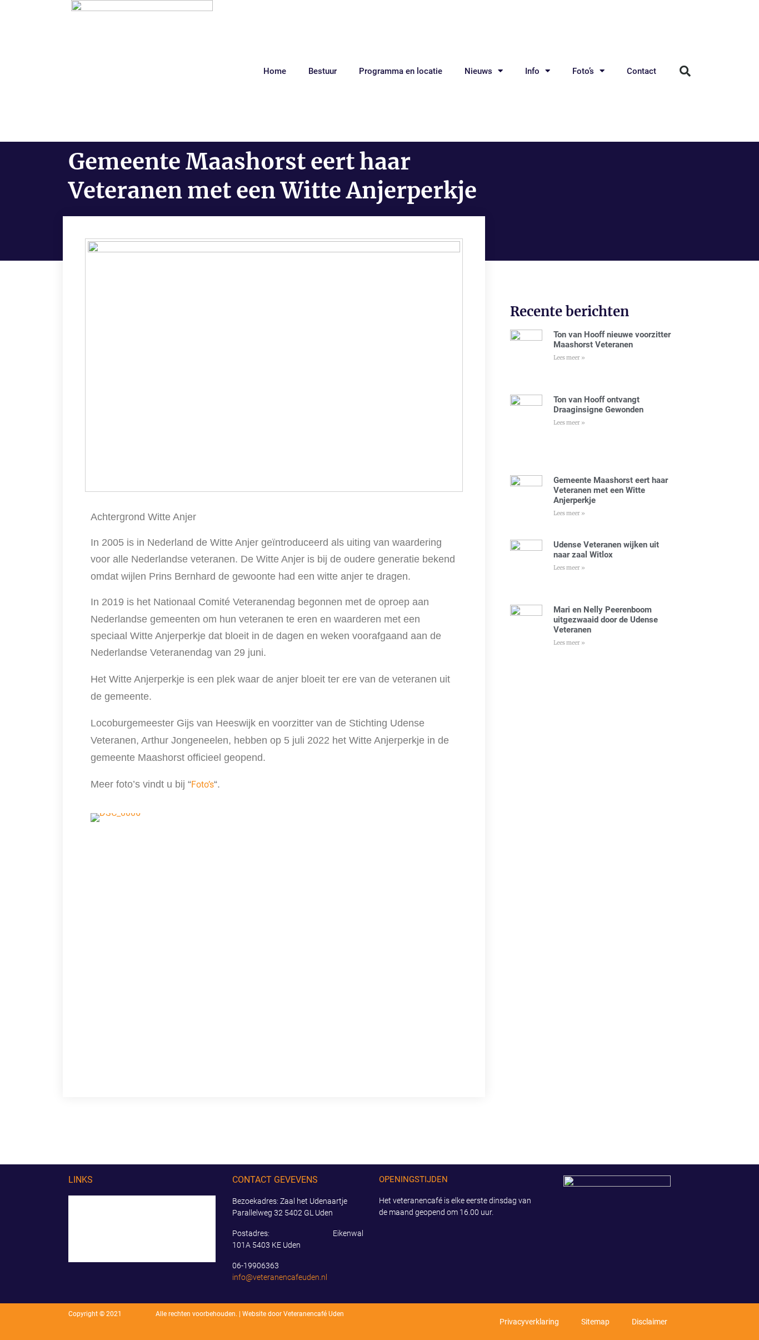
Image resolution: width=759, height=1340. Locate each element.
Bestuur (322, 71)
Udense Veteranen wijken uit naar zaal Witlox (606, 550)
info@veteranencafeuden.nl (279, 1277)
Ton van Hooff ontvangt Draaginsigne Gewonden (598, 405)
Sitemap (595, 1321)
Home (274, 71)
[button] (685, 71)
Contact (641, 71)
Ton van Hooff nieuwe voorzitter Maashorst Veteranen (612, 340)
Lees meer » (569, 357)
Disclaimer (649, 1321)
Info (532, 71)
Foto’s (583, 71)
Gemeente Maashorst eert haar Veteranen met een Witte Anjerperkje (610, 490)
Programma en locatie (400, 71)
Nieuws (478, 71)
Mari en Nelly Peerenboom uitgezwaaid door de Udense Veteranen (605, 620)
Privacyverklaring (529, 1321)
